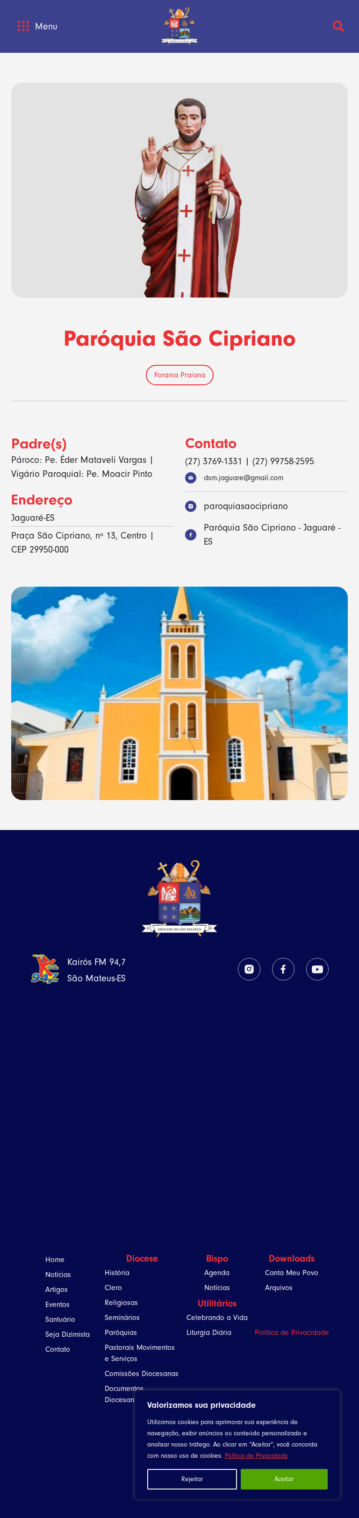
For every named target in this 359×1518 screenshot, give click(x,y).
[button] (23, 26)
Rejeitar (192, 1479)
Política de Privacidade (256, 1456)
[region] (237, 1444)
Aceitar (284, 1479)
